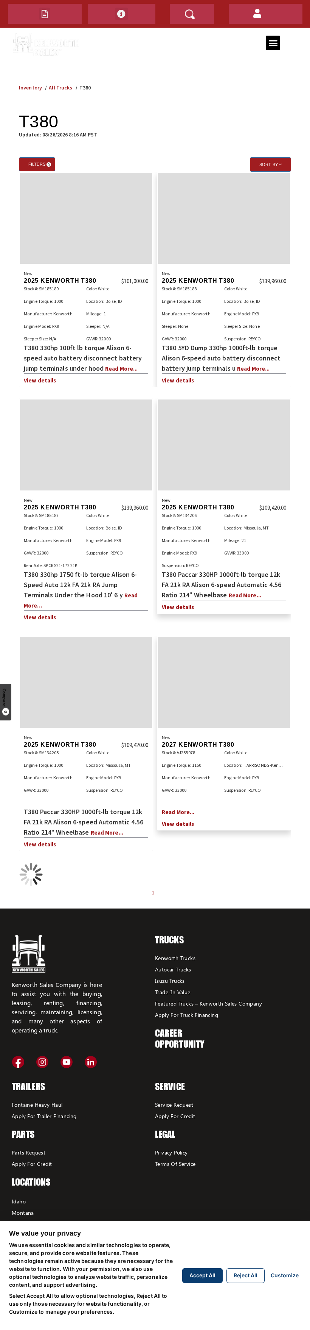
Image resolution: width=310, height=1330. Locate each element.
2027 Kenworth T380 (198, 744)
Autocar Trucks (173, 969)
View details (40, 380)
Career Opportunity (179, 1039)
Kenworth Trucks (175, 958)
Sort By (269, 164)
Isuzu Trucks (170, 980)
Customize (285, 1275)
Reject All (245, 1275)
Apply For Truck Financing (186, 1014)
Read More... (121, 368)
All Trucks (60, 87)
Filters (39, 164)
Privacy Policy (171, 1152)
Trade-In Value (173, 992)
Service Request (174, 1104)
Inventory (30, 87)
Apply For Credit (32, 1163)
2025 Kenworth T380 (60, 280)
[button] (44, 14)
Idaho (19, 1201)
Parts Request (28, 1152)
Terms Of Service (175, 1163)
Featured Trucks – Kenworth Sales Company (208, 1003)
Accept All (202, 1275)
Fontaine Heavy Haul (37, 1104)
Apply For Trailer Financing (44, 1116)
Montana (23, 1212)
